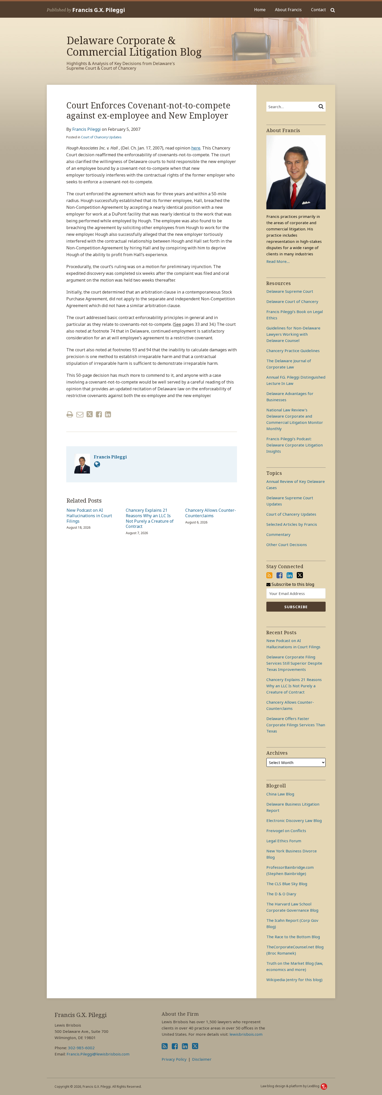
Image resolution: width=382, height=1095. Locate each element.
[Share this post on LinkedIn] (108, 414)
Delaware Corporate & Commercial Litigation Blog (134, 46)
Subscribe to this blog (292, 584)
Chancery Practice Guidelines (293, 350)
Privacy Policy (174, 1059)
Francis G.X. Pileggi (98, 10)
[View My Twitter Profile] (300, 575)
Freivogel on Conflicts (286, 830)
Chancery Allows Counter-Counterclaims (210, 513)
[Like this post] (99, 414)
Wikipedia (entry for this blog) (294, 979)
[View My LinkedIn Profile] (290, 575)
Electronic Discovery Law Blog (294, 820)
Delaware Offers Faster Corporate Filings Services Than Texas (295, 725)
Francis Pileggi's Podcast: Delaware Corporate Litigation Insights (294, 445)
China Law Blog (280, 793)
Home (260, 9)
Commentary (278, 534)
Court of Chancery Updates (101, 137)
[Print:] (70, 414)
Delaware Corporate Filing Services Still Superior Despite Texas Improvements (294, 663)
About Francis (288, 9)
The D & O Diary (281, 893)
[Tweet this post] (90, 414)
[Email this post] (79, 414)
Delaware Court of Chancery (292, 301)
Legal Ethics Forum (283, 840)
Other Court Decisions (286, 544)
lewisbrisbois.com (245, 1034)
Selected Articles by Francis (291, 524)
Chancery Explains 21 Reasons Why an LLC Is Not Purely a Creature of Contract (150, 518)
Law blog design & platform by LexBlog (290, 1086)
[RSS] (269, 575)
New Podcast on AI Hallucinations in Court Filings (89, 516)
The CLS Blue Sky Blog (286, 883)
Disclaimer (202, 1059)
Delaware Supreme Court (289, 291)
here (195, 148)
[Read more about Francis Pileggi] (97, 464)
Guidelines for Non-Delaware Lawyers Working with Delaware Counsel (293, 334)
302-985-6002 (81, 1047)
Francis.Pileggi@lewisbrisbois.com (98, 1054)
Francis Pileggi (86, 129)
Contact (318, 9)
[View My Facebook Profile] (279, 575)
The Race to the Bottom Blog (293, 936)
